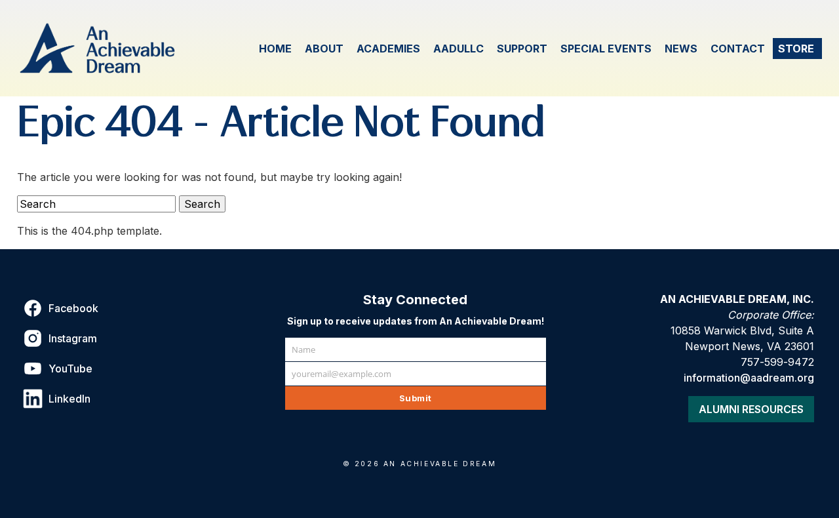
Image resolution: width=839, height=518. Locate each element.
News (681, 48)
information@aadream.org (749, 377)
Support (522, 48)
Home (275, 48)
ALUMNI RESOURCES (751, 409)
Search (202, 203)
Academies (388, 48)
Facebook (73, 308)
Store (796, 48)
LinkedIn (69, 398)
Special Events (606, 48)
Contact (738, 48)
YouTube (70, 368)
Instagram (73, 338)
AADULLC (458, 48)
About (324, 48)
